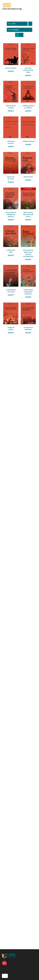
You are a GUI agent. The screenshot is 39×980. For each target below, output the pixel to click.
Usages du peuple (10, 328)
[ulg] (8, 954)
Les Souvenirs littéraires (28, 328)
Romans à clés (28, 177)
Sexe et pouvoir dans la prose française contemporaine (28, 253)
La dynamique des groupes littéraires (28, 292)
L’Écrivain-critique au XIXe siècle (28, 70)
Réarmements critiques (11, 106)
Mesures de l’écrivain (11, 178)
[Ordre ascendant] (30, 24)
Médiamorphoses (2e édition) (28, 106)
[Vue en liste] (21, 35)
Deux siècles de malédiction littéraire (11, 214)
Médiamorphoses (28, 141)
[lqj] (4, 961)
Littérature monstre (11, 142)
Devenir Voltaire (10, 68)
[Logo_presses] (12, 4)
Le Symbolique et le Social (11, 291)
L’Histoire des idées (10, 251)
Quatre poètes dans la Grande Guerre (28, 214)
